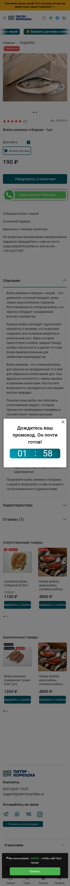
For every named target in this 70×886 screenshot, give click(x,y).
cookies (34, 858)
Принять (35, 871)
